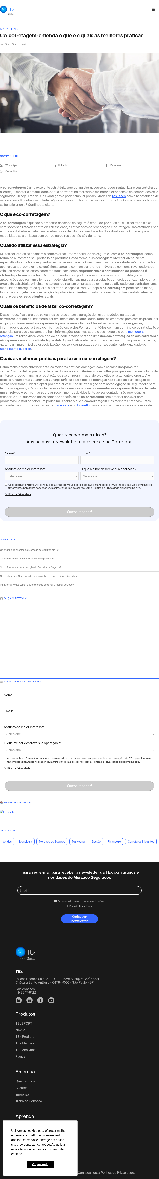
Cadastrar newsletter (79, 919)
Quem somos (25, 1081)
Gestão (96, 841)
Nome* (10, 453)
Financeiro (114, 841)
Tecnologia (25, 841)
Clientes (21, 1087)
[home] (7, 10)
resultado (119, 196)
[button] (153, 9)
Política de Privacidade (18, 494)
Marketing (9, 29)
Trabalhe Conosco (29, 1101)
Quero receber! (79, 512)
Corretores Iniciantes (141, 841)
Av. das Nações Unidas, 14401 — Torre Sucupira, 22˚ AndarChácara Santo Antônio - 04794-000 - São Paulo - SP (57, 980)
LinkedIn (83, 405)
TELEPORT (24, 1023)
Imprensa (22, 1094)
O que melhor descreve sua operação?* (109, 469)
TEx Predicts (25, 1036)
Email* (85, 453)
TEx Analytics (25, 1050)
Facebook (62, 405)
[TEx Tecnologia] (25, 956)
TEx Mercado (25, 1043)
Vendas (7, 841)
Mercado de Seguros (52, 841)
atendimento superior (15, 349)
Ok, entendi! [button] (40, 1164)
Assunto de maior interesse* (25, 469)
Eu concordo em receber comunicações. (81, 901)
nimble (20, 1030)
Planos (20, 1056)
